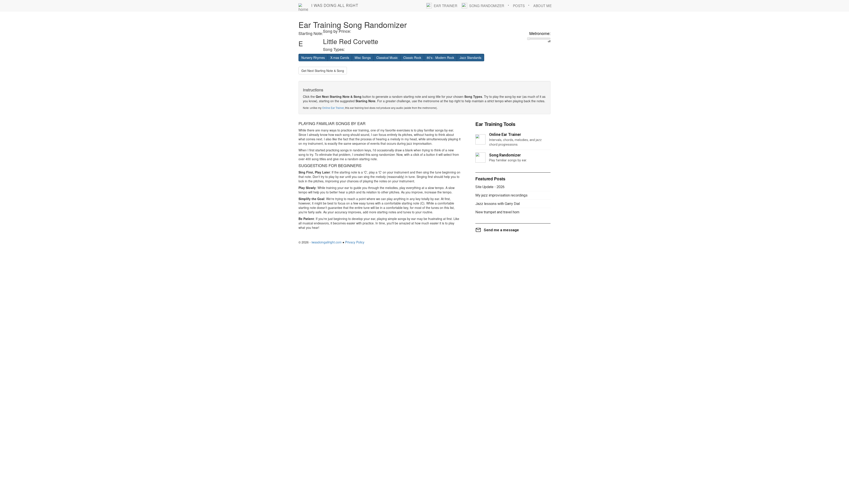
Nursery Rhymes (313, 57)
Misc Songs (363, 57)
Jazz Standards (470, 57)
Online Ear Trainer (333, 108)
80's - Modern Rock (440, 57)
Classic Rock (412, 57)
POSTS (519, 5)
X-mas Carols (339, 57)
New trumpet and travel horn (497, 212)
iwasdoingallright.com (327, 242)
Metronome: (540, 33)
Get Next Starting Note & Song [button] (322, 70)
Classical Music (387, 57)
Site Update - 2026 (490, 187)
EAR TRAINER (445, 5)
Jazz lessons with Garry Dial (497, 204)
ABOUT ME (542, 5)
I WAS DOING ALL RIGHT (334, 5)
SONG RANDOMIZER (486, 5)
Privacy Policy (354, 242)
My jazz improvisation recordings (501, 195)
